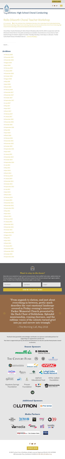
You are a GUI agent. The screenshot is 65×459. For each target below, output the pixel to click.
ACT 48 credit (17, 23)
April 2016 (7, 132)
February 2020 (9, 54)
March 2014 (8, 173)
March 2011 (8, 243)
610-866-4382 (39, 454)
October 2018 (8, 76)
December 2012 (9, 203)
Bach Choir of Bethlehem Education (28, 23)
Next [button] (60, 313)
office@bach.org (48, 454)
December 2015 (9, 141)
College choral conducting (22, 25)
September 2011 (9, 232)
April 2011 (7, 240)
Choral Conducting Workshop (53, 23)
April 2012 (7, 213)
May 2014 (7, 168)
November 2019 (9, 60)
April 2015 (7, 151)
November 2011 (9, 227)
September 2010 (9, 256)
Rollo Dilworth (32, 26)
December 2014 (9, 157)
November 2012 (9, 205)
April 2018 (7, 84)
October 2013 (8, 184)
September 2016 (9, 127)
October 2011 (8, 229)
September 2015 (9, 149)
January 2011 (8, 246)
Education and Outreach (34, 25)
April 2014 (7, 170)
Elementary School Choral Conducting (50, 25)
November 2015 (9, 143)
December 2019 (9, 57)
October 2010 (8, 254)
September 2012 (9, 208)
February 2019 (9, 68)
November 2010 (9, 251)
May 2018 (7, 81)
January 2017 (8, 116)
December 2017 (9, 92)
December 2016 (9, 119)
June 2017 (7, 103)
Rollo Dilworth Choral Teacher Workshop (27, 20)
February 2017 (9, 114)
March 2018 (8, 87)
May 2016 (7, 130)
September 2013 (9, 186)
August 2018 (8, 79)
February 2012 (9, 219)
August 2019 (8, 62)
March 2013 (8, 194)
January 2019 (8, 70)
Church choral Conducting (10, 25)
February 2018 (9, 89)
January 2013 (8, 200)
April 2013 (7, 192)
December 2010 (9, 248)
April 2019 (7, 65)
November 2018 (9, 73)
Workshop (39, 26)
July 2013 (7, 189)
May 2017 (7, 106)
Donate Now (32, 448)
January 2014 (8, 178)
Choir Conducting (41, 23)
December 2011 (9, 224)
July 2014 (7, 165)
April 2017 (7, 108)
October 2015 (8, 146)
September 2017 (9, 100)
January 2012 (8, 221)
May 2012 (7, 211)
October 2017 (8, 97)
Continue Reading (32, 36)
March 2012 (8, 216)
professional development (22, 26)
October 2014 (8, 159)
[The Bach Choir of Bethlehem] (7, 8)
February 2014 (9, 176)
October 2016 (8, 124)
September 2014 (9, 162)
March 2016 (8, 135)
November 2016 (9, 122)
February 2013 (9, 197)
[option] (32, 313)
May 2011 (7, 238)
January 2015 (8, 154)
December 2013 (9, 181)
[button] (61, 5)
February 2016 (9, 138)
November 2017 (9, 95)
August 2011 (8, 235)
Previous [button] (4, 313)
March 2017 (8, 111)
